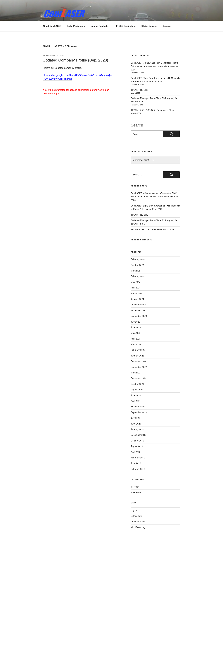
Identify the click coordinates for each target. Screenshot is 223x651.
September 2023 (139, 315)
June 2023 (136, 327)
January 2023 (137, 355)
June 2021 (136, 395)
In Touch (135, 486)
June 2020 (136, 423)
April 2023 (135, 338)
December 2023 (138, 304)
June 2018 (136, 463)
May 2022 (135, 372)
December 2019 (138, 434)
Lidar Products (75, 25)
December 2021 (138, 378)
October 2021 (137, 383)
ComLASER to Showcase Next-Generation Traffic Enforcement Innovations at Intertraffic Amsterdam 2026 (155, 66)
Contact (166, 25)
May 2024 (135, 281)
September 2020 (139, 412)
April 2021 (135, 400)
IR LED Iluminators (125, 25)
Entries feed (136, 515)
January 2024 (137, 298)
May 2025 (135, 270)
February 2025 (138, 276)
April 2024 (135, 287)
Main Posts (136, 492)
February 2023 (138, 349)
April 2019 (135, 451)
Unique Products (99, 25)
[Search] (171, 134)
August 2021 (137, 389)
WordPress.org (138, 527)
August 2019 (137, 446)
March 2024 (136, 293)
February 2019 (138, 457)
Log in (134, 510)
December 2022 (138, 361)
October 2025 (137, 264)
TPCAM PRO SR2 (139, 89)
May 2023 (135, 332)
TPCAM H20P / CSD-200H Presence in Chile (152, 110)
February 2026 (138, 259)
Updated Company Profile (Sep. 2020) (75, 60)
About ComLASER (52, 25)
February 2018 (138, 468)
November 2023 (138, 310)
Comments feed (138, 521)
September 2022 (139, 366)
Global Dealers (149, 25)
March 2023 (136, 344)
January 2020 (137, 429)
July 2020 (135, 417)
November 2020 (138, 406)
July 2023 (135, 321)
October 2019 (137, 440)
